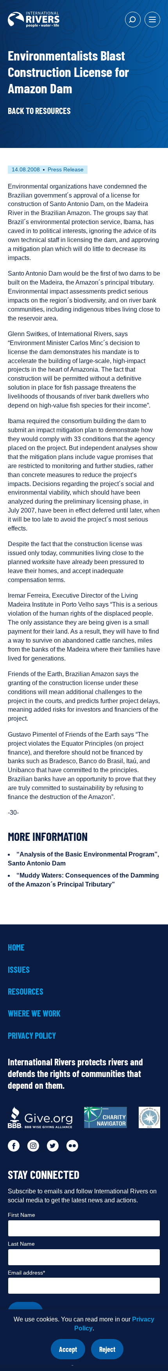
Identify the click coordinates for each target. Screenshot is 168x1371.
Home (16, 947)
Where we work (34, 1013)
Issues (19, 969)
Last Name (21, 1244)
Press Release (66, 169)
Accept (72, 1352)
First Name (21, 1215)
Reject (111, 1352)
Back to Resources (39, 110)
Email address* (26, 1273)
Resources (25, 991)
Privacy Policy (32, 1035)
